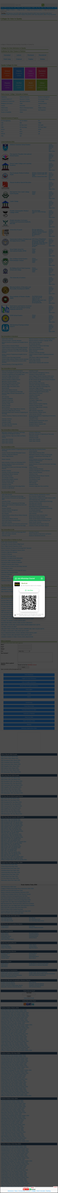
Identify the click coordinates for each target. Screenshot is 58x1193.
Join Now (30, 590)
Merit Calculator (41, 1191)
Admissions (11, 1191)
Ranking (48, 1191)
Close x (55, 1186)
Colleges (33, 1191)
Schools (28, 1191)
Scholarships (22, 1191)
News (16, 1191)
